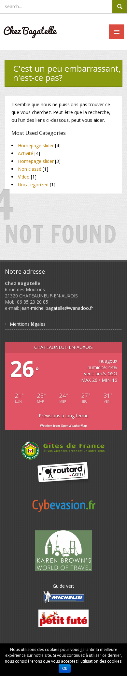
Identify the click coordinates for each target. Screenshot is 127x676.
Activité (25, 153)
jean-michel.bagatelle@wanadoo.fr (56, 308)
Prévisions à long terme (64, 415)
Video (24, 177)
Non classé (29, 169)
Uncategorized (33, 184)
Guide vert (63, 586)
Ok (64, 668)
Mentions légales (28, 324)
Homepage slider (36, 145)
